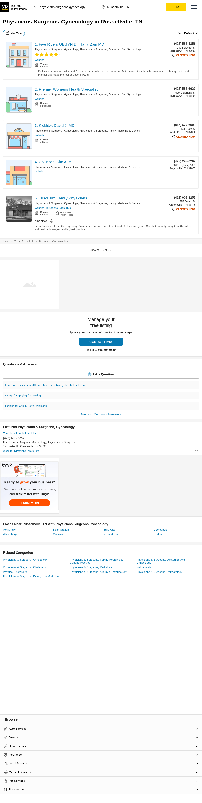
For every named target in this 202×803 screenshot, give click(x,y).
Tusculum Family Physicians (20, 433)
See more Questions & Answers (101, 414)
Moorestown (110, 534)
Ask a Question (103, 374)
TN (16, 241)
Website (39, 60)
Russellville (28, 241)
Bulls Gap (109, 529)
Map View (16, 33)
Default (189, 33)
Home (6, 241)
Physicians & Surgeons (61, 442)
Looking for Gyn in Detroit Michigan (26, 405)
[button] (194, 7)
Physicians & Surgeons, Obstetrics (24, 567)
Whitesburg (10, 534)
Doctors (43, 241)
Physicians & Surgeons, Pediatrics (91, 567)
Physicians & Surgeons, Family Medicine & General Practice (115, 130)
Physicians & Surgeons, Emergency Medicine (31, 576)
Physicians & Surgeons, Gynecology (56, 49)
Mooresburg (160, 529)
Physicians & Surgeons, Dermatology (159, 571)
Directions (52, 208)
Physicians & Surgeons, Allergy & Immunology (98, 571)
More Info (65, 208)
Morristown (9, 529)
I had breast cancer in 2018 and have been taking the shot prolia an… (46, 385)
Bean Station (61, 529)
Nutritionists (144, 567)
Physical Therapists (15, 571)
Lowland (158, 534)
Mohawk (58, 534)
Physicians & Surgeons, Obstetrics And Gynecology (110, 49)
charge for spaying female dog (23, 395)
